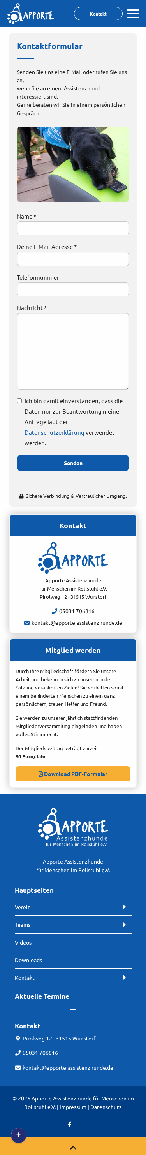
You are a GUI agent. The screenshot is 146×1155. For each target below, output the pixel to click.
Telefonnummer (38, 277)
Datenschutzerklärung (54, 432)
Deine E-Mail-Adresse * (47, 246)
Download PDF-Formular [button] (75, 773)
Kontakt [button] (98, 14)
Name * (26, 216)
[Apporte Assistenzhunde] (30, 21)
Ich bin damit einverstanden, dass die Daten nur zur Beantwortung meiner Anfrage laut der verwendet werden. (74, 421)
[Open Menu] (133, 13)
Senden (73, 462)
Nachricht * (32, 307)
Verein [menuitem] (23, 906)
